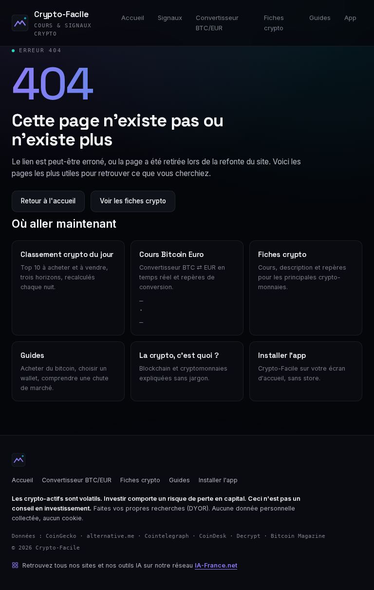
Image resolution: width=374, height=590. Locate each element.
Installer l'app (218, 480)
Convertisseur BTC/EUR (217, 23)
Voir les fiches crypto (133, 201)
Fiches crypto (274, 23)
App (350, 17)
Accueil (132, 17)
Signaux (170, 17)
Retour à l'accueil (48, 201)
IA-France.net (216, 565)
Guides (320, 17)
